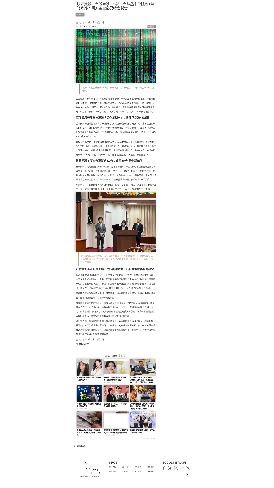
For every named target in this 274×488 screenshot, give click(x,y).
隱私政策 (150, 467)
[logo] (89, 468)
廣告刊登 (138, 467)
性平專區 (125, 471)
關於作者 (125, 467)
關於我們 (112, 467)
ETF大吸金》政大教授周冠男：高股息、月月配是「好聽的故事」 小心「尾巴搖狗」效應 (142, 380)
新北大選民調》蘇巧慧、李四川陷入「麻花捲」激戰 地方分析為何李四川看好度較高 (142, 406)
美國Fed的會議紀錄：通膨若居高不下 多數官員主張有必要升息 (89, 432)
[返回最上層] (267, 481)
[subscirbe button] (187, 474)
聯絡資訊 (112, 471)
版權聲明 (150, 471)
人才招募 (138, 471)
